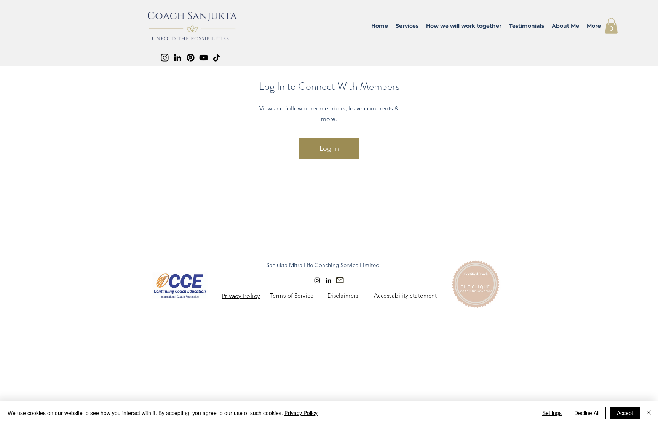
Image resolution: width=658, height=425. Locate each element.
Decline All (586, 413)
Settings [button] (552, 413)
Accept (625, 413)
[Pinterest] (190, 58)
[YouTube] (203, 58)
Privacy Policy (301, 413)
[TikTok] (216, 58)
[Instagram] (165, 58)
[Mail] (339, 280)
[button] (611, 26)
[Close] (648, 413)
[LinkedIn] (177, 58)
